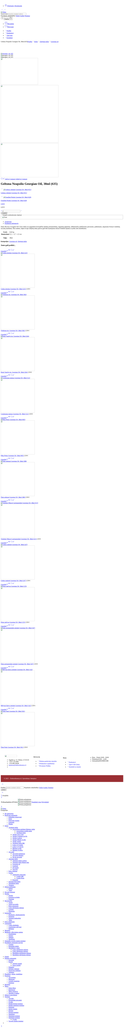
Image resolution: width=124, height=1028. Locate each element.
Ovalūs (11, 1002)
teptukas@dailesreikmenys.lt (17, 765)
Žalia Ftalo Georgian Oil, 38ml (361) (12, 747)
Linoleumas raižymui (15, 927)
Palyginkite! (45, 802)
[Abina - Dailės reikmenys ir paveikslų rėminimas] (3, 12)
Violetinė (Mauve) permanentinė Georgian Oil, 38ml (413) (19, 539)
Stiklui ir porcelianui (11, 995)
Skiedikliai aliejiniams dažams (21, 955)
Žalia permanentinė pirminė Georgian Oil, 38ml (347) (17, 664)
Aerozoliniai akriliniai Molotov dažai (23, 829)
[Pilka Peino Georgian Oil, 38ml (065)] (62, 437)
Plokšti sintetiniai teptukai (16, 1005)
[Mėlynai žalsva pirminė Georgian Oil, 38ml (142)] (62, 687)
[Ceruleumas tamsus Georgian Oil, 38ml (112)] (62, 395)
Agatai (11, 902)
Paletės (7, 956)
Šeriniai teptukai (13, 1012)
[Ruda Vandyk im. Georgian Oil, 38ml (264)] (62, 353)
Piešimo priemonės (10, 958)
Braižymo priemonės (11, 815)
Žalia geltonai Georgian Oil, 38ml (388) (13, 497)
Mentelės (7, 930)
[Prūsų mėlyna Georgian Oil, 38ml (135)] (62, 603)
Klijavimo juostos (14, 820)
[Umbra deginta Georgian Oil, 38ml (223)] (62, 270)
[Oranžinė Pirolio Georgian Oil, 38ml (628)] (2, 197)
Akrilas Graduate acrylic (19, 836)
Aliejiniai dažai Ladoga (19, 861)
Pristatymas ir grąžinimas (46, 763)
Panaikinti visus (36, 802)
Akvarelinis (12, 977)
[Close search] (2, 794)
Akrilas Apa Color (18, 834)
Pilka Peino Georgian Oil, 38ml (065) (12, 455)
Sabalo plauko (13, 1009)
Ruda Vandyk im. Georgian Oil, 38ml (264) (14, 372)
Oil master (15, 867)
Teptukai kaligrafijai (15, 918)
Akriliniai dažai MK (18, 843)
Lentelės (11, 909)
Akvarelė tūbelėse (17, 855)
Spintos (11, 936)
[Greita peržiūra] (9, 251)
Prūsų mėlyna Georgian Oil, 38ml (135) (13, 622)
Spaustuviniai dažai (14, 881)
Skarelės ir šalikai (14, 993)
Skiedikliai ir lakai (14, 948)
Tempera (11, 885)
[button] (4, 251)
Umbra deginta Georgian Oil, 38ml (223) (13, 289)
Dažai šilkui (12, 988)
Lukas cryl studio (17, 845)
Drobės (7, 894)
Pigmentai (12, 911)
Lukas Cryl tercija (17, 847)
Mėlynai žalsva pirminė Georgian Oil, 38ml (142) (16, 705)
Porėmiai (11, 899)
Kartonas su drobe (14, 897)
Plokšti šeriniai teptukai (16, 1004)
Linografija (8, 923)
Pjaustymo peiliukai (15, 970)
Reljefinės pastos (14, 946)
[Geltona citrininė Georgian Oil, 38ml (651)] (2, 189)
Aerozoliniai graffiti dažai (24, 831)
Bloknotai (12, 979)
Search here (4, 14)
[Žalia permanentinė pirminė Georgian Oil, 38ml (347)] (62, 645)
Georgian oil (54, 41)
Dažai (18, 16)
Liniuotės (11, 822)
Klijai (10, 819)
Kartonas (11, 983)
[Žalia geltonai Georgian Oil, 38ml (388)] (62, 478)
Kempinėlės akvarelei (15, 1000)
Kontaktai (10, 38)
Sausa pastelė (16, 965)
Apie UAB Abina (74, 764)
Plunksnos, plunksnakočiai (17, 915)
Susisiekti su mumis (75, 767)
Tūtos (10, 890)
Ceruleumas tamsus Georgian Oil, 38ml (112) (15, 414)
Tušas (10, 920)
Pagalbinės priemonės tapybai (14, 942)
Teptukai (27, 16)
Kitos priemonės (14, 906)
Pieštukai (11, 967)
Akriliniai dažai (13, 827)
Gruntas (11, 944)
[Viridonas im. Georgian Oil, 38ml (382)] (62, 312)
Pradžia (9, 31)
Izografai (11, 960)
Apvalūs (11, 998)
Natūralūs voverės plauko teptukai (15, 941)
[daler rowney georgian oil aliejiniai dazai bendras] (29, 142)
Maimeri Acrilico (17, 850)
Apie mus (9, 35)
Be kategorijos (9, 813)
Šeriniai (11, 1011)
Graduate (15, 866)
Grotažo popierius (14, 981)
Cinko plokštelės (14, 925)
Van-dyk (15, 869)
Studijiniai (12, 939)
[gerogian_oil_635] (7, 53)
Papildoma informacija (11, 223)
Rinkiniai (15, 880)
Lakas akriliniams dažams (20, 949)
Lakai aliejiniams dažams (16, 908)
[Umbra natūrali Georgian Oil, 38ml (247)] (62, 562)
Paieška (6, 19)
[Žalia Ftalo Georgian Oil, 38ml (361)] (62, 728)
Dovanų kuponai (10, 892)
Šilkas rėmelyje (13, 991)
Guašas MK (20, 876)
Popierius (11, 916)
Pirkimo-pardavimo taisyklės (48, 761)
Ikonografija (8, 901)
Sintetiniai (12, 1014)
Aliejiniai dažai (44, 41)
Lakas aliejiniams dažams (20, 951)
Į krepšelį (4, 213)
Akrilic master (16, 841)
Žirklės (11, 824)
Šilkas (6, 986)
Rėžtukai (11, 929)
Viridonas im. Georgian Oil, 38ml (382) (13, 330)
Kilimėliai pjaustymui (15, 817)
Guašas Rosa (20, 878)
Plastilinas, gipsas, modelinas (13, 974)
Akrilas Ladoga (17, 838)
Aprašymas (8, 222)
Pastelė (11, 962)
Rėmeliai (7, 984)
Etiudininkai (12, 934)
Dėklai (11, 888)
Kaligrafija (8, 913)
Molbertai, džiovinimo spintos (14, 932)
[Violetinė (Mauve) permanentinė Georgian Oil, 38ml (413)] (62, 520)
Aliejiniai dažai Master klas (20, 862)
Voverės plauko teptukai (16, 1021)
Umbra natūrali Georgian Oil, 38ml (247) (13, 580)
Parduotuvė (10, 33)
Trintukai (11, 972)
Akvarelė (11, 852)
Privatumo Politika (45, 766)
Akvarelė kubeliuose (18, 854)
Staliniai (11, 937)
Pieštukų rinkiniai (14, 969)
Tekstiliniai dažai (14, 883)
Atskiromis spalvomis (19, 874)
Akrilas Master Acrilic (19, 840)
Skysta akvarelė (17, 857)
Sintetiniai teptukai (14, 1016)
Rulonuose (12, 990)
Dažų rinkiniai (13, 871)
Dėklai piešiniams (10, 887)
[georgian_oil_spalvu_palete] (29, 177)
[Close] (2, 795)
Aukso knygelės (13, 904)
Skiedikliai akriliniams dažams (21, 953)
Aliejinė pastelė (17, 963)
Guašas (22, 16)
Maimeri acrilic (17, 848)
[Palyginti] (12, 251)
